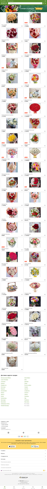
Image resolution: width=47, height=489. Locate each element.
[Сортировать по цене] (43, 3)
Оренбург (26, 381)
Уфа (25, 398)
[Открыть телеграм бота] (23, 433)
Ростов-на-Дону (27, 385)
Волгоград (3, 387)
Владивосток (3, 385)
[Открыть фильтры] (45, 3)
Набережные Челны (5, 403)
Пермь (25, 383)
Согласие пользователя (6, 467)
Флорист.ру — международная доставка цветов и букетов (23, 482)
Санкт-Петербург (4, 379)
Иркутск (2, 394)
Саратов (26, 389)
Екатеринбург (4, 390)
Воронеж (3, 389)
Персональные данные (6, 462)
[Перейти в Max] (38, 433)
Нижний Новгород (5, 405)
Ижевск (2, 392)
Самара (26, 387)
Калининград (3, 398)
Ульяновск (26, 396)
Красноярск (3, 401)
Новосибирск (27, 377)
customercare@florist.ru (6, 429)
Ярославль (26, 401)
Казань (2, 396)
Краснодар (3, 400)
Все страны (26, 405)
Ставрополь (27, 390)
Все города (26, 403)
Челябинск (26, 400)
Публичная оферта (5, 464)
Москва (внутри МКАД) (6, 377)
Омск (25, 379)
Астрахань (3, 381)
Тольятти (26, 392)
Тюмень (26, 394)
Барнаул (3, 383)
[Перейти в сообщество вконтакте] (8, 433)
